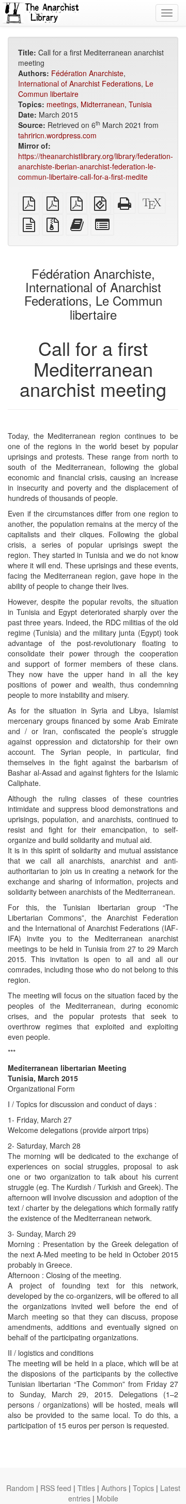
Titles (86, 1488)
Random (20, 1488)
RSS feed (55, 1488)
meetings (61, 104)
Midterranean (103, 104)
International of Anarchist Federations (79, 83)
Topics (143, 1488)
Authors (114, 1488)
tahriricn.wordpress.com (57, 135)
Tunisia (140, 104)
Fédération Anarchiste (87, 73)
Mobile (107, 1498)
